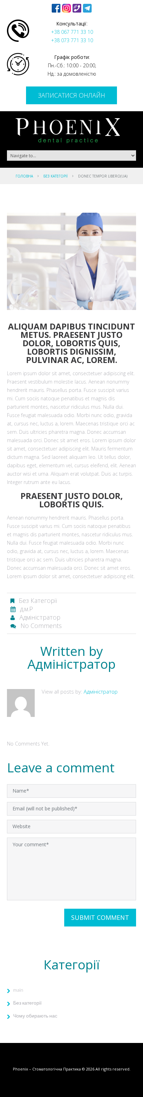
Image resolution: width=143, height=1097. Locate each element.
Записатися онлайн (71, 95)
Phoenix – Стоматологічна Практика (47, 1069)
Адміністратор (39, 617)
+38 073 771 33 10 (72, 40)
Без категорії (55, 176)
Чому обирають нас (35, 1016)
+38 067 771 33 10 (72, 32)
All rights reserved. (113, 1069)
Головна (24, 176)
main (18, 990)
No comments (41, 625)
